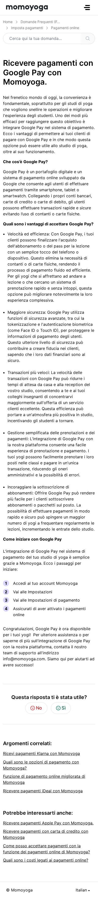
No (39, 708)
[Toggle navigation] (87, 7)
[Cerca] (88, 38)
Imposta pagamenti (27, 28)
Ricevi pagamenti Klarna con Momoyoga (41, 753)
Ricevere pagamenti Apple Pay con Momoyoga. (48, 822)
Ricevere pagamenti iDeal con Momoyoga (43, 790)
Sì (64, 708)
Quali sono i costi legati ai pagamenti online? (45, 860)
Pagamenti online (65, 28)
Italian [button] (81, 889)
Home (8, 22)
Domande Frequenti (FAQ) (42, 22)
